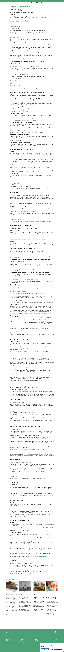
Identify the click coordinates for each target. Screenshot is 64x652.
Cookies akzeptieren (44, 649)
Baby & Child (39, 2)
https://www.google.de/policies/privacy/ (17, 450)
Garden (43, 2)
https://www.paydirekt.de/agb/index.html (17, 574)
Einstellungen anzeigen (58, 649)
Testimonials (21, 639)
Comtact (20, 640)
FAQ (20, 641)
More (47, 2)
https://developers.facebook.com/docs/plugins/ (18, 291)
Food (31, 2)
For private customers (9, 639)
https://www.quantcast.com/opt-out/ (24, 421)
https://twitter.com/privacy (44, 311)
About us (55, 2)
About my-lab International (23, 642)
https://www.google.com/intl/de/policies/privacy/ (19, 479)
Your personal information (37, 641)
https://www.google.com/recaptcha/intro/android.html (40, 479)
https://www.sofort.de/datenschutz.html (39, 556)
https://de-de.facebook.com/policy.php (26, 300)
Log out (34, 642)
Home (34, 2)
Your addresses (35, 640)
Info (51, 2)
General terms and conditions (24, 646)
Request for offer (52, 0)
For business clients (9, 640)
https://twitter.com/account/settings (44, 313)
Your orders (35, 639)
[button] (62, 643)
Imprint (20, 643)
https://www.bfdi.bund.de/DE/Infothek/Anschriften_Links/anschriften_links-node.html (31, 104)
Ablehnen (51, 649)
